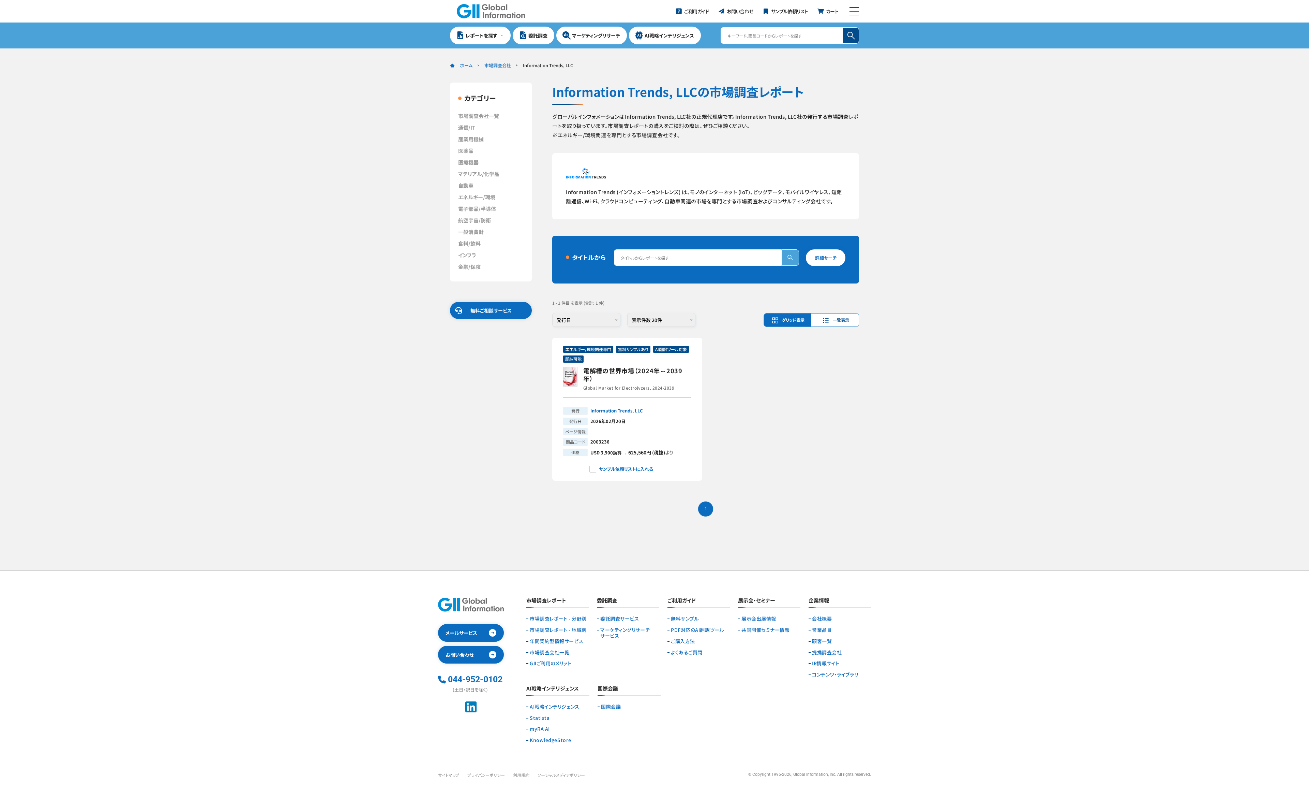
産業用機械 (471, 139)
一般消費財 (471, 231)
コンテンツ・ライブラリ (835, 675)
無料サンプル (685, 619)
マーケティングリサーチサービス (625, 633)
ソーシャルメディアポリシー (561, 775)
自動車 (465, 185)
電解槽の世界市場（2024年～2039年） (632, 375)
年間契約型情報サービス (556, 641)
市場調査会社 (497, 65)
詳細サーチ (826, 258)
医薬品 (465, 150)
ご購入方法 (683, 641)
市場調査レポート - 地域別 (558, 630)
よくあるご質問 (687, 652)
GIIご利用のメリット (550, 663)
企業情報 (819, 601)
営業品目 (822, 630)
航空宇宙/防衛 (474, 220)
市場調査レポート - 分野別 (558, 619)
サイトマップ (448, 775)
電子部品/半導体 (477, 208)
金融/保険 (469, 266)
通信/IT (466, 127)
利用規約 (521, 775)
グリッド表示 (793, 320)
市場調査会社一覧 (478, 115)
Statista (540, 718)
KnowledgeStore (550, 740)
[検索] (790, 257)
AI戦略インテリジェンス (555, 707)
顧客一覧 (822, 641)
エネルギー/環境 (476, 197)
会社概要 (822, 619)
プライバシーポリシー (486, 775)
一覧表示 (841, 320)
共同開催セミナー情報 (765, 630)
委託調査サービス (619, 619)
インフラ (467, 255)
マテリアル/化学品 (478, 173)
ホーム (466, 65)
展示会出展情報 (758, 619)
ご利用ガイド (681, 601)
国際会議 (611, 707)
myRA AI (540, 729)
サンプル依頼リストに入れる (626, 469)
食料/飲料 (469, 243)
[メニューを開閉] (854, 11)
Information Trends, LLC (616, 410)
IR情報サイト (826, 663)
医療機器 (468, 162)
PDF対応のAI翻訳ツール (697, 630)
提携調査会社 (827, 652)
